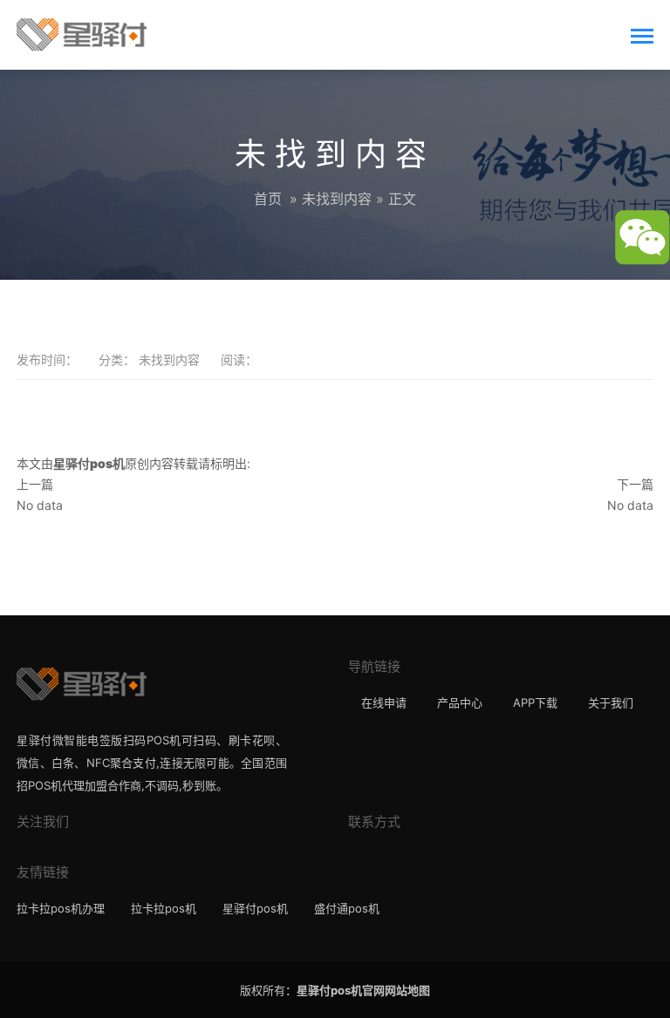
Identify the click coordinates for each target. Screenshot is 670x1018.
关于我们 (610, 702)
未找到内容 (337, 198)
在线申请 (384, 702)
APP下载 (535, 702)
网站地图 (407, 990)
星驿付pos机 (255, 908)
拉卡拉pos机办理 (61, 908)
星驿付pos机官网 (341, 990)
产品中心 (459, 702)
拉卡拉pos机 (163, 908)
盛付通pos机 (346, 908)
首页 (268, 198)
